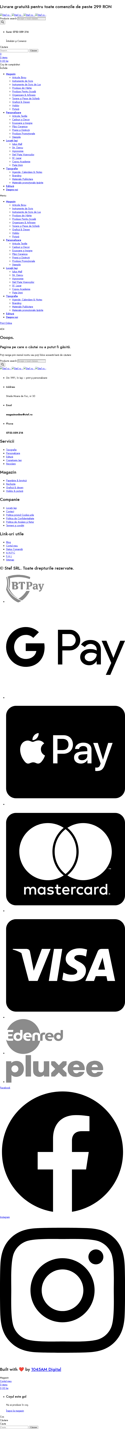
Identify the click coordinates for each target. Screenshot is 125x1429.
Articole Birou (19, 77)
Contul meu (12, 545)
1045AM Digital (46, 1369)
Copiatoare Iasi (14, 460)
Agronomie (17, 151)
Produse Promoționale (23, 133)
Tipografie (12, 168)
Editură (10, 186)
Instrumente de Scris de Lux (26, 84)
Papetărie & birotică (16, 480)
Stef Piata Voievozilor (23, 154)
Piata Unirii (17, 165)
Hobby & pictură (14, 491)
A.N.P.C (10, 553)
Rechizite (11, 484)
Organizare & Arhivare (24, 95)
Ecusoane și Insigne (22, 123)
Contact (10, 511)
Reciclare (11, 464)
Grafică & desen (14, 487)
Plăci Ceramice (20, 126)
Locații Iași (12, 140)
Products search (9, 18)
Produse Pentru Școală (24, 91)
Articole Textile (19, 116)
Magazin (11, 74)
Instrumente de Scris (22, 81)
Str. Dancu (17, 147)
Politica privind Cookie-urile (20, 515)
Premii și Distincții (21, 130)
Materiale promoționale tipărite (27, 182)
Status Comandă (14, 549)
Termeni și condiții (15, 525)
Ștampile (16, 137)
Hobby (15, 105)
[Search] (2, 22)
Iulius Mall (17, 144)
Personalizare (13, 112)
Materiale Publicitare (22, 179)
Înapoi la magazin (15, 1411)
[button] (6, 323)
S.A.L (9, 556)
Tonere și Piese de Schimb (26, 98)
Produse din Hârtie (22, 88)
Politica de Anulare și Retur (20, 522)
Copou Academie (21, 161)
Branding (16, 175)
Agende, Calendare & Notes (27, 172)
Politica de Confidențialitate (20, 518)
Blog (8, 542)
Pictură (15, 109)
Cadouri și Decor (21, 119)
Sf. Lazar (16, 158)
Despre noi (12, 189)
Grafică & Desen (21, 102)
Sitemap (10, 560)
